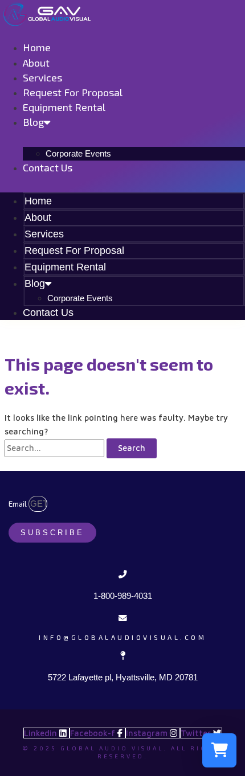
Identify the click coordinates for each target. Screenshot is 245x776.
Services (42, 77)
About (36, 62)
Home (37, 47)
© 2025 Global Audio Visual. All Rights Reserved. (122, 752)
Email (18, 503)
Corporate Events (78, 153)
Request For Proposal (72, 92)
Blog (33, 122)
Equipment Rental (64, 107)
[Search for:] (56, 448)
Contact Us (47, 167)
